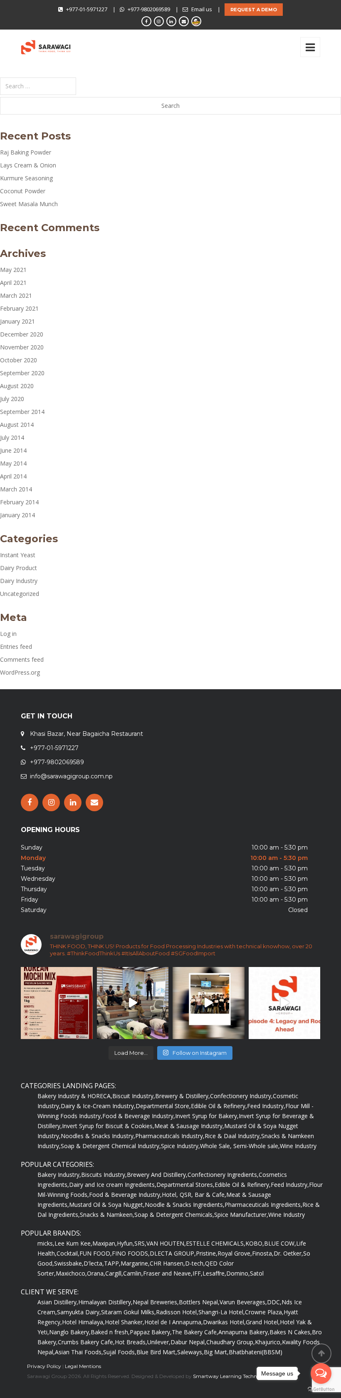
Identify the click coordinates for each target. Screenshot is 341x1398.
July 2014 (12, 437)
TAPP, (112, 1263)
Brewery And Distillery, (157, 1175)
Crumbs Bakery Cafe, (86, 1342)
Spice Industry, (180, 1146)
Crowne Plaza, (264, 1312)
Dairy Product (18, 568)
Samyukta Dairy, (79, 1312)
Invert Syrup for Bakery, (207, 1116)
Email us (201, 9)
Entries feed (16, 646)
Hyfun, (125, 1243)
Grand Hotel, (263, 1322)
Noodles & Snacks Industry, (98, 1136)
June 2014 (13, 450)
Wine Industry (298, 1146)
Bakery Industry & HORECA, (74, 1096)
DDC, (274, 1302)
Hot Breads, (131, 1342)
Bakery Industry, (59, 1175)
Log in (8, 634)
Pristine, (206, 1253)
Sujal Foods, (119, 1352)
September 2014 (22, 412)
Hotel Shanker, (124, 1322)
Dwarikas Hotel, (224, 1322)
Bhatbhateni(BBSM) (255, 1352)
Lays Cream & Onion (28, 165)
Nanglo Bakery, (70, 1332)
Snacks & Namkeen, (107, 1215)
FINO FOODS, (131, 1253)
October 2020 (18, 360)
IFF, (198, 1273)
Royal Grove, (234, 1253)
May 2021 (13, 270)
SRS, (140, 1243)
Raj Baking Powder (25, 152)
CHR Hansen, (167, 1263)
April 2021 (13, 283)
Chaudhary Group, (230, 1342)
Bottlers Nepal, (199, 1302)
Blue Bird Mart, (156, 1352)
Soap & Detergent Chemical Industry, (111, 1146)
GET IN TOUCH (46, 716)
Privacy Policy (44, 1366)
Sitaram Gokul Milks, (128, 1312)
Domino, (238, 1273)
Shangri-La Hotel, (221, 1312)
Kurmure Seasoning (26, 178)
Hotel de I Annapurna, (173, 1322)
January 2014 (17, 515)
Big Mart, (216, 1352)
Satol (257, 1273)
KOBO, (254, 1243)
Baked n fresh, (110, 1332)
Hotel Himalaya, (83, 1322)
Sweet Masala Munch (29, 204)
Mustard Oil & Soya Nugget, (107, 1205)
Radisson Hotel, (177, 1312)
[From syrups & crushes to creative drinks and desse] (209, 1003)
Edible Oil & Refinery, (219, 1106)
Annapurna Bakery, (243, 1332)
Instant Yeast (17, 555)
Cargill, (114, 1273)
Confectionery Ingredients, (223, 1175)
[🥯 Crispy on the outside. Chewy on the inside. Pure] (57, 1003)
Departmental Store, (163, 1106)
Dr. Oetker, (288, 1253)
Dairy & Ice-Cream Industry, (98, 1106)
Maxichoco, (71, 1273)
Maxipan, (104, 1243)
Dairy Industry (18, 581)
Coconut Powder (22, 191)
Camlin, (133, 1273)
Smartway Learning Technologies (233, 1376)
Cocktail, (68, 1253)
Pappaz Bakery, (151, 1332)
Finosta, (263, 1253)
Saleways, (190, 1352)
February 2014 (19, 502)
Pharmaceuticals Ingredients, (263, 1205)
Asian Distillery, (57, 1302)
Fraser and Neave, (168, 1273)
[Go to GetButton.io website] (321, 1389)
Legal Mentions (83, 1366)
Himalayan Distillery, (105, 1302)
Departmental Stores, (185, 1185)
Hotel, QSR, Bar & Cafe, (194, 1195)
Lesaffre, (214, 1273)
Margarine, (135, 1263)
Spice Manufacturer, (241, 1215)
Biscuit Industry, (133, 1096)
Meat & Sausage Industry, (189, 1126)
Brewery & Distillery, (182, 1096)
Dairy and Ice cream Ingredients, (112, 1185)
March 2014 (16, 489)
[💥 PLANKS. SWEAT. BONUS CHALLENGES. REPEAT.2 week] (133, 1003)
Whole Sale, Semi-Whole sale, (240, 1146)
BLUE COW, (280, 1243)
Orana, (96, 1273)
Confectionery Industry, (241, 1096)
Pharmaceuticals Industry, (170, 1136)
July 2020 (12, 399)
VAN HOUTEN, (166, 1243)
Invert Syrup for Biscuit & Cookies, (108, 1126)
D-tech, (195, 1263)
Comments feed (22, 659)
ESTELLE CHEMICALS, (215, 1243)
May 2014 (13, 463)
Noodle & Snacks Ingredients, (185, 1205)
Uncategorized (19, 594)
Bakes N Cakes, (290, 1332)
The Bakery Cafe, (195, 1332)
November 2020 (22, 347)
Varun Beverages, (243, 1302)
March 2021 (16, 295)
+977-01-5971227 (86, 9)
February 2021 (19, 308)
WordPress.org (20, 672)
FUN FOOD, (95, 1253)
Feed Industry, (266, 1106)
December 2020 (21, 334)
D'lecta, (94, 1263)
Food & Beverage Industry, (138, 1116)
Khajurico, (268, 1342)
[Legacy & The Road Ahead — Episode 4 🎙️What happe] (285, 1003)
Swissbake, (69, 1263)
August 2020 (17, 386)
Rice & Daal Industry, (233, 1136)
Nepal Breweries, (156, 1302)
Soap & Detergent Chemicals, (174, 1215)
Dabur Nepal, (188, 1342)
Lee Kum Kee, (73, 1243)
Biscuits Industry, (104, 1175)
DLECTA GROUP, (173, 1253)
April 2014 (13, 476)
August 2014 (17, 425)
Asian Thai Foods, (79, 1352)
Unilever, (158, 1342)
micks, (45, 1243)
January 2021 (17, 321)
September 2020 (22, 373)
